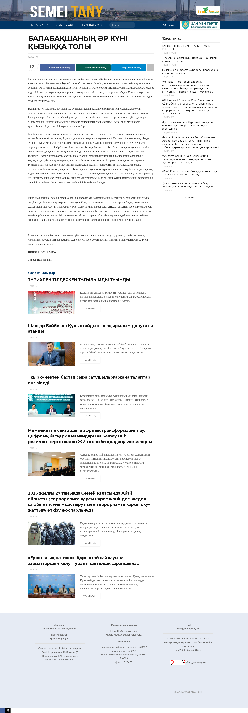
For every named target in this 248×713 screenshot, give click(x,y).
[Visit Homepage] (66, 10)
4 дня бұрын (169, 65)
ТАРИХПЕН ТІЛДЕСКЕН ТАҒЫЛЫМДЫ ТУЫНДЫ (79, 279)
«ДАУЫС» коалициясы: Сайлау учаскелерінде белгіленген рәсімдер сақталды (189, 173)
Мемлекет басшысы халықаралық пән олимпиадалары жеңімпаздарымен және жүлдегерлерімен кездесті (186, 159)
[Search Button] (131, 25)
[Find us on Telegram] (154, 25)
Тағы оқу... (191, 197)
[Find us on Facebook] (143, 25)
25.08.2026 (33, 569)
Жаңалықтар (39, 24)
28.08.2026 (33, 286)
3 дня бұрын (169, 53)
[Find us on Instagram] (149, 25)
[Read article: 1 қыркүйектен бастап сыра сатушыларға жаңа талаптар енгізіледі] (51, 405)
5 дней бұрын (170, 77)
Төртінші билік (92, 24)
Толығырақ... (91, 308)
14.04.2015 (34, 57)
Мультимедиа (65, 24)
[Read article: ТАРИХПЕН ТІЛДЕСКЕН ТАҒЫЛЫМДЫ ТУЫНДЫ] (51, 302)
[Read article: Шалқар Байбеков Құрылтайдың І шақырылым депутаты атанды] (51, 354)
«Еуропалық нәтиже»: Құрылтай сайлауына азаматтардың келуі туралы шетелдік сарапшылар (187, 125)
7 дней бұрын (170, 178)
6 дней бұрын (170, 132)
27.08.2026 (33, 337)
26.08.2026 (33, 389)
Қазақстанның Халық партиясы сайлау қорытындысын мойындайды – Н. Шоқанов (188, 185)
